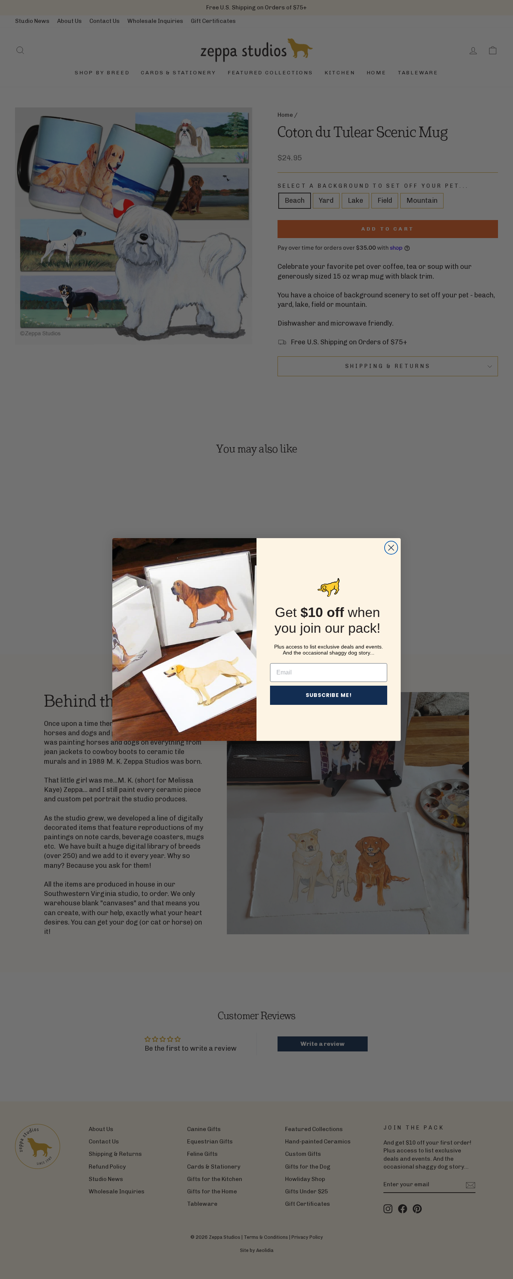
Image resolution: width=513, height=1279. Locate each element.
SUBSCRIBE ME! (329, 695)
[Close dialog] (391, 547)
